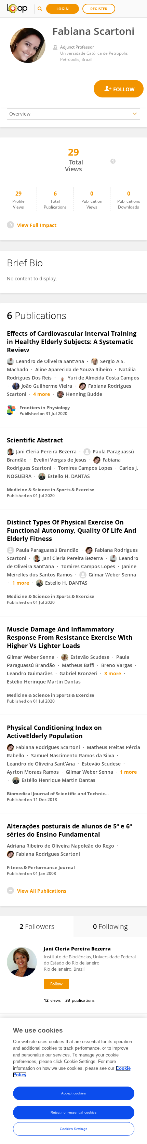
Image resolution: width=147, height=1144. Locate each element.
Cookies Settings (73, 1129)
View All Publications (41, 891)
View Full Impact (36, 225)
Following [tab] (110, 926)
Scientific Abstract (35, 440)
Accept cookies (73, 1093)
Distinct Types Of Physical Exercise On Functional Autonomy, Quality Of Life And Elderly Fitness (71, 530)
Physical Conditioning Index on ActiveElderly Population (54, 731)
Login (62, 8)
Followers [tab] (36, 926)
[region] (73, 1081)
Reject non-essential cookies (74, 1112)
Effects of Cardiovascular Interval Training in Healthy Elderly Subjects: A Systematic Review (71, 341)
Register (98, 8)
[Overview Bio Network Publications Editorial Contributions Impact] (73, 114)
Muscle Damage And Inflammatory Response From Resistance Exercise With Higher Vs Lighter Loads (70, 637)
